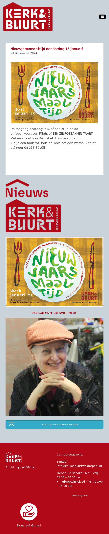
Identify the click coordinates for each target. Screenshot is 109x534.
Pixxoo (85, 496)
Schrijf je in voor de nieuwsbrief (60, 424)
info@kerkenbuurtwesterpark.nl (79, 466)
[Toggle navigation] (102, 17)
